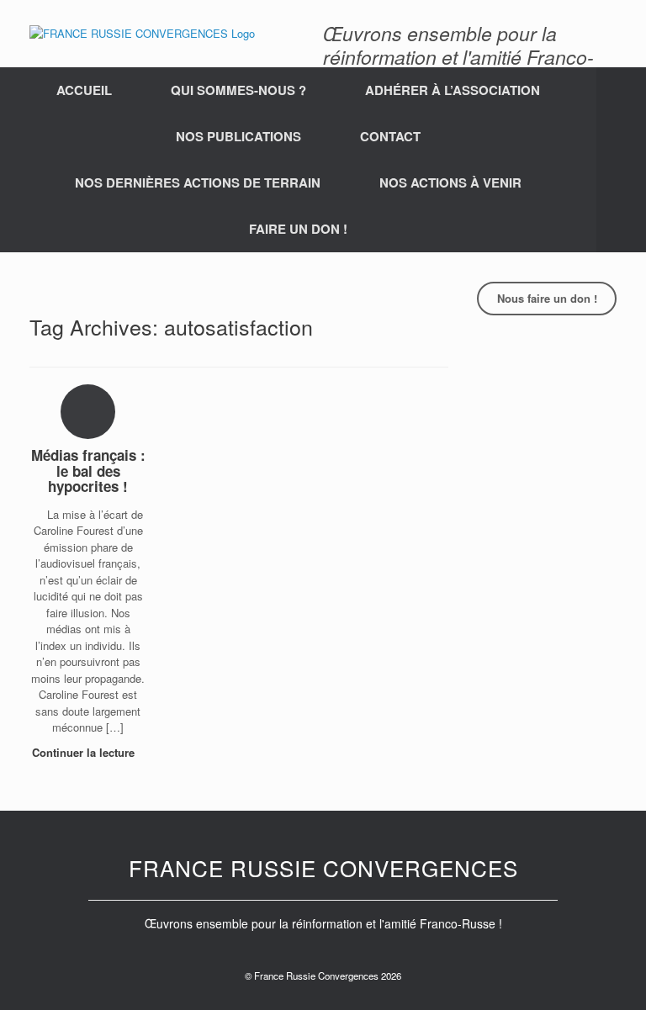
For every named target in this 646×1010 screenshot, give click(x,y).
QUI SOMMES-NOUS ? (238, 90)
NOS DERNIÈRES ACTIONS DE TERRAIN (197, 182)
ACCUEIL (84, 90)
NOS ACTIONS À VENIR (450, 182)
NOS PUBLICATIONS (238, 136)
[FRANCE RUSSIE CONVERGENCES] (142, 33)
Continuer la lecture (85, 752)
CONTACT (390, 136)
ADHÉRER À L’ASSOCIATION (452, 90)
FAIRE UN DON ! (298, 228)
